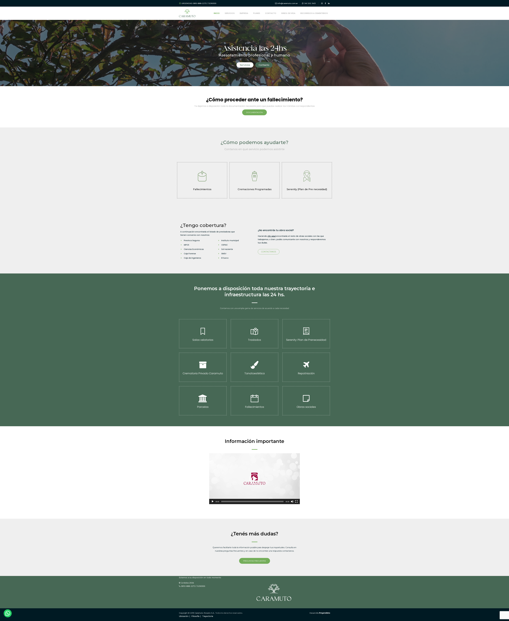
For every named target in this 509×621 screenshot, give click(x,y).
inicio (217, 13)
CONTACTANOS (268, 252)
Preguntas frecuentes (254, 561)
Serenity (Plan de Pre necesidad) (307, 189)
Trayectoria (207, 616)
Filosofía (195, 616)
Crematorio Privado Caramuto (203, 373)
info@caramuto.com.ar (288, 3)
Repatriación (306, 373)
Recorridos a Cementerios (314, 13)
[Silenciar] (292, 501)
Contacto (270, 13)
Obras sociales (306, 407)
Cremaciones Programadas (254, 189)
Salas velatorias (202, 340)
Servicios (230, 13)
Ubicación (183, 616)
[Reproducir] (212, 501)
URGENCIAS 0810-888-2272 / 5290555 (199, 3)
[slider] (252, 501)
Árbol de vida (288, 13)
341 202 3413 (310, 3)
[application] (254, 478)
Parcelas (203, 407)
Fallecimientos (202, 189)
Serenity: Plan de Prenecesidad (306, 340)
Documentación (254, 112)
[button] (254, 478)
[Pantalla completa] (296, 501)
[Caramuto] (187, 13)
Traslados (254, 340)
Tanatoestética (254, 373)
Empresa (244, 13)
